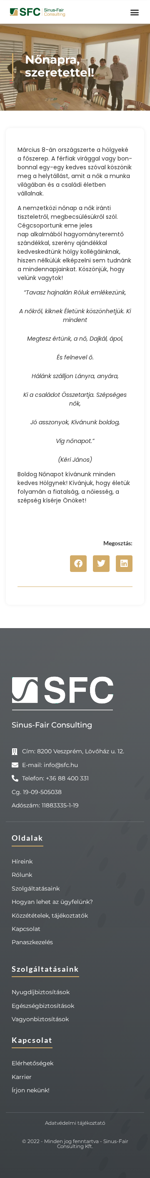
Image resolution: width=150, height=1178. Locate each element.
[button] (134, 12)
